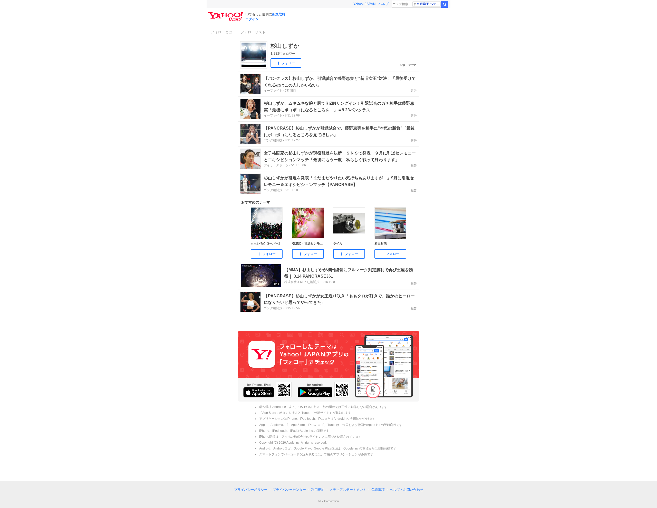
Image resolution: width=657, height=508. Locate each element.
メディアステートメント (348, 490)
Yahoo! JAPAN (364, 4)
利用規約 (317, 490)
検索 (444, 4)
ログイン (252, 19)
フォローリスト (253, 32)
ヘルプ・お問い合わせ (406, 490)
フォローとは (221, 32)
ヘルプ (384, 4)
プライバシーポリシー (250, 490)
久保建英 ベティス (429, 4)
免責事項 (378, 490)
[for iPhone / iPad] (258, 392)
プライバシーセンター (289, 490)
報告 (414, 91)
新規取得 (278, 14)
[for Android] (315, 392)
